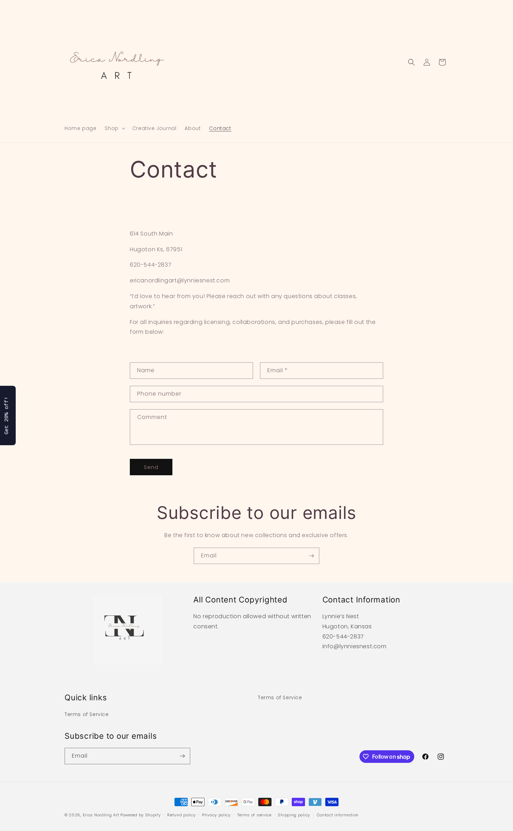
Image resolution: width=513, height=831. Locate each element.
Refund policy (181, 815)
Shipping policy (294, 815)
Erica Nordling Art (101, 815)
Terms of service (254, 815)
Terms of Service (87, 714)
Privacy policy (216, 815)
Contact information (338, 815)
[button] (114, 128)
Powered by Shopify (140, 815)
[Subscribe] (311, 556)
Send (151, 467)
